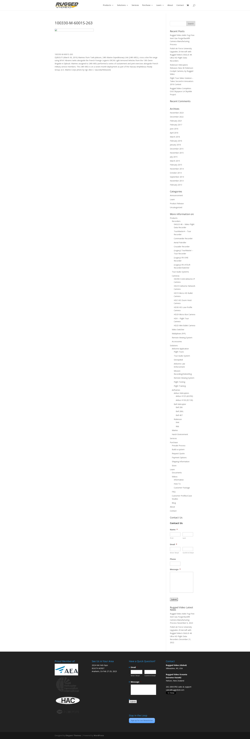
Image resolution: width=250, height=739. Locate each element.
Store (174, 465)
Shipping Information (180, 461)
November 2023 (177, 112)
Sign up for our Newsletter (142, 720)
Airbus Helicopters (181, 393)
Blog (174, 503)
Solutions (121, 5)
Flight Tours (179, 352)
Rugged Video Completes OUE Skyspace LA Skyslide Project (181, 91)
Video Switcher (178, 329)
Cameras (175, 276)
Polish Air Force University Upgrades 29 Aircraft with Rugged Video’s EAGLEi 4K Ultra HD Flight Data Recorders (181, 54)
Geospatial (178, 359)
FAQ (174, 491)
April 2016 (174, 132)
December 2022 (176, 116)
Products (107, 5)
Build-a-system (178, 449)
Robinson (178, 419)
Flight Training (180, 386)
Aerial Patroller (180, 242)
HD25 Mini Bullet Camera (184, 325)
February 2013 (176, 185)
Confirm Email (188, 553)
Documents (177, 472)
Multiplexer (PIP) (179, 333)
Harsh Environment (180, 434)
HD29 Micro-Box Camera (184, 314)
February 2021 (176, 121)
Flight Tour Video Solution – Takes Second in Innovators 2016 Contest (181, 81)
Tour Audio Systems (180, 272)
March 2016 (175, 137)
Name (174, 529)
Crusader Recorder (182, 246)
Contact (180, 5)
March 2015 (175, 161)
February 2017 (176, 124)
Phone (173, 559)
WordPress (99, 735)
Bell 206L (180, 411)
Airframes (176, 390)
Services (135, 5)
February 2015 (176, 164)
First (171, 538)
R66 (177, 426)
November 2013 (177, 180)
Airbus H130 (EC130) (184, 400)
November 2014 (177, 169)
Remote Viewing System (182, 337)
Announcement (176, 195)
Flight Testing (179, 382)
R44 (177, 422)
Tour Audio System (182, 356)
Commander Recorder (183, 238)
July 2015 (173, 157)
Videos (174, 476)
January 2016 (175, 144)
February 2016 (176, 141)
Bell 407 (179, 415)
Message (175, 569)
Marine (175, 430)
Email (173, 544)
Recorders (176, 221)
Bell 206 (179, 407)
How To (177, 484)
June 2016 (174, 128)
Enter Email (174, 553)
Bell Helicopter (180, 404)
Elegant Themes (73, 735)
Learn (158, 5)
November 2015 (177, 153)
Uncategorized (176, 207)
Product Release (177, 203)
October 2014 (176, 173)
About (170, 5)
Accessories (177, 341)
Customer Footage (182, 487)
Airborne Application (180, 348)
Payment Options (179, 457)
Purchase (146, 5)
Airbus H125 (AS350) (184, 396)
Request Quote (178, 453)
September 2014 (177, 177)
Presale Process (178, 445)
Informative (179, 479)
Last (184, 538)
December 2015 (176, 148)
